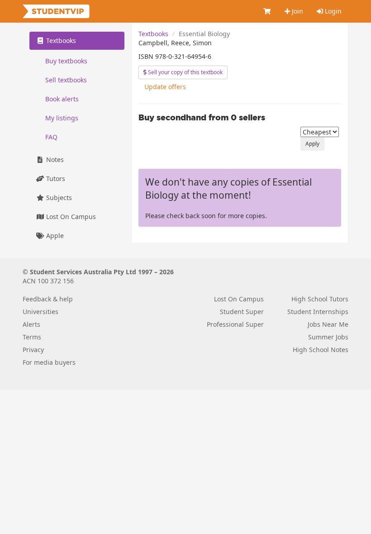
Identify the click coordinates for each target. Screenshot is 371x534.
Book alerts (62, 99)
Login (332, 11)
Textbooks (153, 33)
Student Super (242, 311)
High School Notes (320, 349)
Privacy (33, 349)
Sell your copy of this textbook (185, 72)
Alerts (31, 324)
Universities (40, 311)
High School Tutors (319, 299)
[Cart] (267, 11)
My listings (61, 118)
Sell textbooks (66, 80)
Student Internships (317, 311)
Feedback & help (48, 299)
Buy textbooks (66, 61)
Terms (32, 337)
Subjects (58, 197)
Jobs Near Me (328, 324)
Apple (54, 235)
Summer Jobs (328, 337)
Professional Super (235, 324)
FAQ (51, 137)
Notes (54, 159)
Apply (312, 144)
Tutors (54, 178)
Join (296, 11)
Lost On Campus (70, 216)
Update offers (165, 86)
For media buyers (49, 362)
